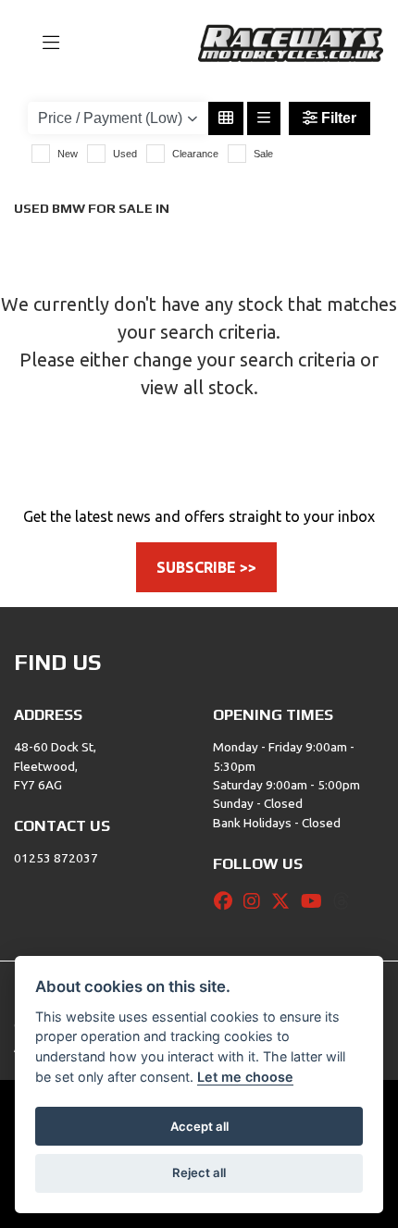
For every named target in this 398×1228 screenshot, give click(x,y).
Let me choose (245, 1077)
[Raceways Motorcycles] (290, 41)
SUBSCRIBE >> (206, 567)
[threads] (346, 901)
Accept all (199, 1126)
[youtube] (316, 901)
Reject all (199, 1172)
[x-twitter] (285, 901)
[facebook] (228, 901)
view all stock (197, 387)
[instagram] (256, 901)
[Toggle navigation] (42, 43)
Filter (336, 118)
